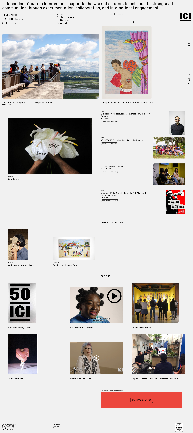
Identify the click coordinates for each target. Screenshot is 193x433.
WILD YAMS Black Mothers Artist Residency (122, 140)
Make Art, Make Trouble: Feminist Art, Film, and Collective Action (123, 194)
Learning (10, 15)
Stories (9, 23)
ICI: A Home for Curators (81, 327)
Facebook (56, 424)
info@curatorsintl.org (9, 428)
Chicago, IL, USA (109, 121)
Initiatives (63, 20)
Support (62, 23)
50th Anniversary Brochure (21, 327)
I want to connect (141, 400)
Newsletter (120, 14)
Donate (112, 14)
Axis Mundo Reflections (81, 378)
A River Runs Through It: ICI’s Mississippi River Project (28, 102)
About (61, 14)
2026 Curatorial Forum (112, 166)
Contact (55, 428)
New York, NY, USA (110, 200)
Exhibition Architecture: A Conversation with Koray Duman (125, 115)
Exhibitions (12, 19)
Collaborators (65, 17)
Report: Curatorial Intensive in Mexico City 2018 (155, 378)
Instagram (56, 426)
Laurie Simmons (15, 378)
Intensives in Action (141, 327)
